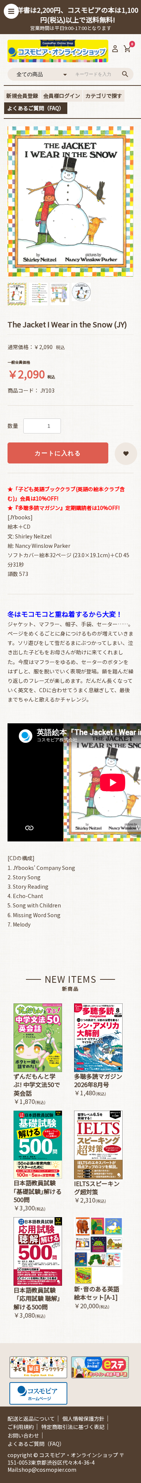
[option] (70, 201)
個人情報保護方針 (83, 1418)
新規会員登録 (22, 95)
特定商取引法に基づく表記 (73, 1427)
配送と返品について (31, 1418)
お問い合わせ (23, 1435)
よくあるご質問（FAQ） (35, 108)
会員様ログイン (61, 95)
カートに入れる (58, 453)
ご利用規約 (21, 1427)
